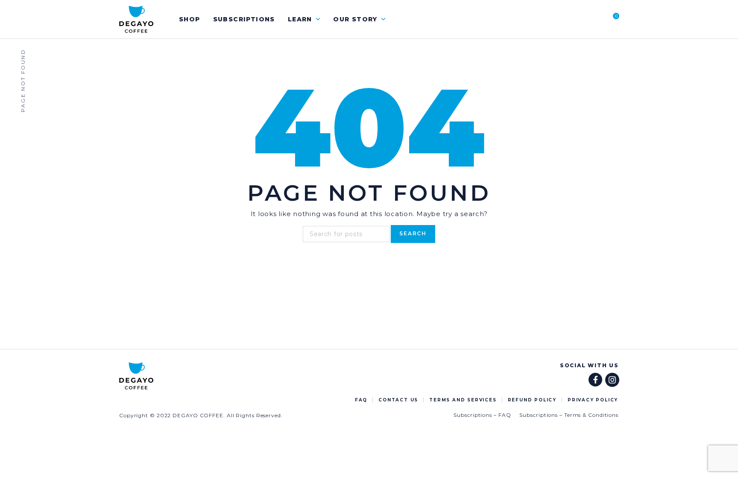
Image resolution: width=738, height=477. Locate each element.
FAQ (361, 400)
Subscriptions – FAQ (482, 415)
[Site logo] (136, 19)
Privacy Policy (593, 400)
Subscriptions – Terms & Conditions (568, 415)
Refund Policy (532, 400)
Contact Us (398, 400)
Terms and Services (462, 400)
